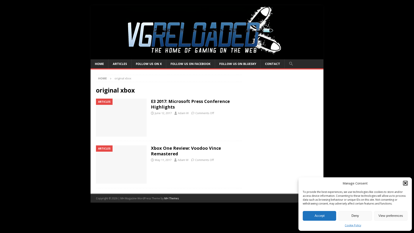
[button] (405, 183)
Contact (272, 64)
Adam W (183, 113)
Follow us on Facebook (190, 64)
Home (99, 64)
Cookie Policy (353, 225)
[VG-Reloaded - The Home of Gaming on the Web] (207, 57)
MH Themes (171, 198)
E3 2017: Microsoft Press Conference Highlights (190, 104)
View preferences (390, 215)
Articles (120, 64)
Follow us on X (149, 64)
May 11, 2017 (163, 160)
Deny (355, 215)
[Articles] (121, 118)
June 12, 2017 (163, 113)
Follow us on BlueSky (237, 64)
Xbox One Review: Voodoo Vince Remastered (186, 151)
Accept (320, 215)
